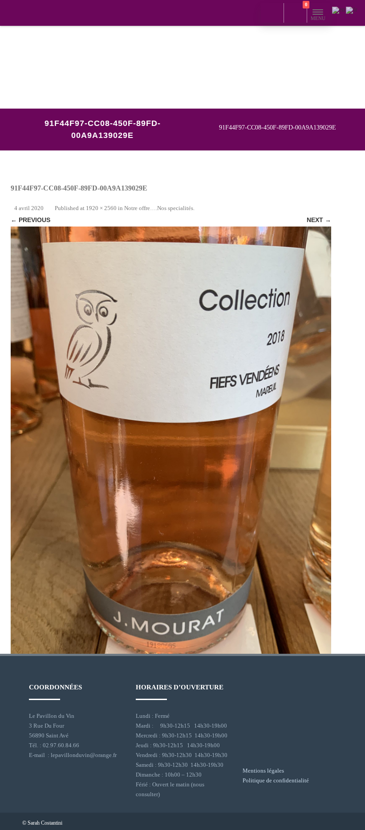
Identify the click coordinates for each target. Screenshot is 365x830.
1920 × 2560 (101, 208)
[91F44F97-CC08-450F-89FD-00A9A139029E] (171, 440)
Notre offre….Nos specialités (158, 208)
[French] (352, 9)
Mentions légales (263, 770)
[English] (339, 9)
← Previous (30, 219)
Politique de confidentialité (276, 780)
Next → (319, 219)
